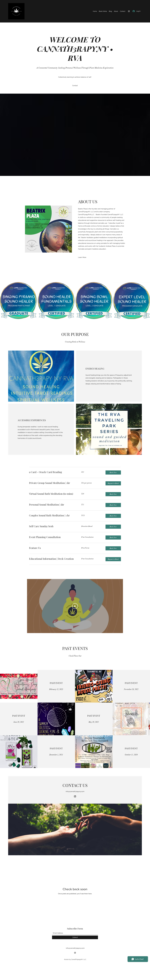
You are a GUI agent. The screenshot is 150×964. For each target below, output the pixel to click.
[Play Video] (75, 606)
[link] (52, 472)
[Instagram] (129, 11)
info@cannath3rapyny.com (75, 791)
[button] (113, 472)
